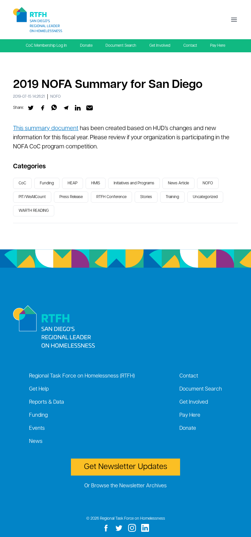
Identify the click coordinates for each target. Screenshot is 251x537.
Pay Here (217, 46)
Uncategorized (205, 197)
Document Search (121, 46)
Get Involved (159, 46)
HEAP (72, 183)
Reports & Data (46, 402)
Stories (146, 197)
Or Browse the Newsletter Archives (125, 486)
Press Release (71, 197)
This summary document (45, 129)
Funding (47, 183)
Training (172, 197)
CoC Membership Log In (46, 46)
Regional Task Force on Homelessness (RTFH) (82, 376)
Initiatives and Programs (134, 183)
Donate (86, 46)
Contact (190, 46)
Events (37, 428)
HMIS (95, 183)
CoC (22, 183)
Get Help (39, 389)
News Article (178, 183)
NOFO (55, 97)
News (35, 441)
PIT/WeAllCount (32, 197)
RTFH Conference (111, 197)
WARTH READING (34, 211)
